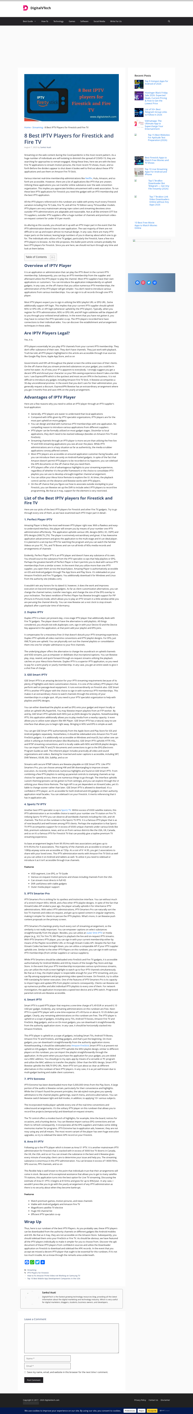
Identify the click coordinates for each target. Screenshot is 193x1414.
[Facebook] (137, 283)
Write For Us (116, 21)
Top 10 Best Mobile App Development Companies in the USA (53, 1278)
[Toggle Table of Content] (51, 257)
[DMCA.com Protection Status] (31, 1403)
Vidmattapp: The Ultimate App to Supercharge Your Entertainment (154, 124)
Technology (58, 21)
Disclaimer (165, 1400)
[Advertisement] (96, 45)
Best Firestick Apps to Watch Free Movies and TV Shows (157, 160)
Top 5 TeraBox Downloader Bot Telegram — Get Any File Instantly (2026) (158, 184)
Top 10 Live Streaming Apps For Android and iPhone (156, 172)
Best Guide (28, 21)
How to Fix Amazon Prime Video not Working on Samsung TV (53, 1275)
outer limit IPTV (94, 932)
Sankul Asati (49, 1292)
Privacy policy (140, 1400)
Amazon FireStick (80, 1045)
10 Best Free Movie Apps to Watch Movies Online (146, 225)
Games (72, 21)
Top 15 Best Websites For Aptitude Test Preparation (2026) (159, 137)
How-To (44, 21)
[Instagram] (143, 283)
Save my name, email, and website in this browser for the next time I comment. (67, 1372)
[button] (169, 21)
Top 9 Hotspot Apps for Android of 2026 (156, 82)
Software (84, 21)
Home (27, 127)
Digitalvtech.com (52, 1400)
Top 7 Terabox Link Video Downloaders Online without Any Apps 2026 (159, 200)
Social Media (99, 21)
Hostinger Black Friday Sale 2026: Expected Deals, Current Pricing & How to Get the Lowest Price (156, 98)
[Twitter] (149, 283)
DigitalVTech (40, 8)
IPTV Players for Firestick (38, 1272)
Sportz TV (66, 810)
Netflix (88, 178)
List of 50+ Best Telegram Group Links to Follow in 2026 (156, 112)
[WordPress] (155, 283)
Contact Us (153, 1400)
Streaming (37, 127)
